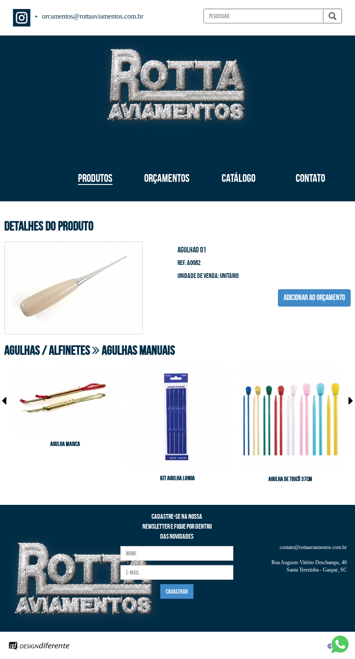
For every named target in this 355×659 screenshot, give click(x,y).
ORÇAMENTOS (167, 178)
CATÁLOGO (238, 178)
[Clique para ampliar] (73, 287)
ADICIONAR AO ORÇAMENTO (314, 297)
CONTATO (310, 178)
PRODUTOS (95, 178)
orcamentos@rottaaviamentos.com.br (92, 16)
